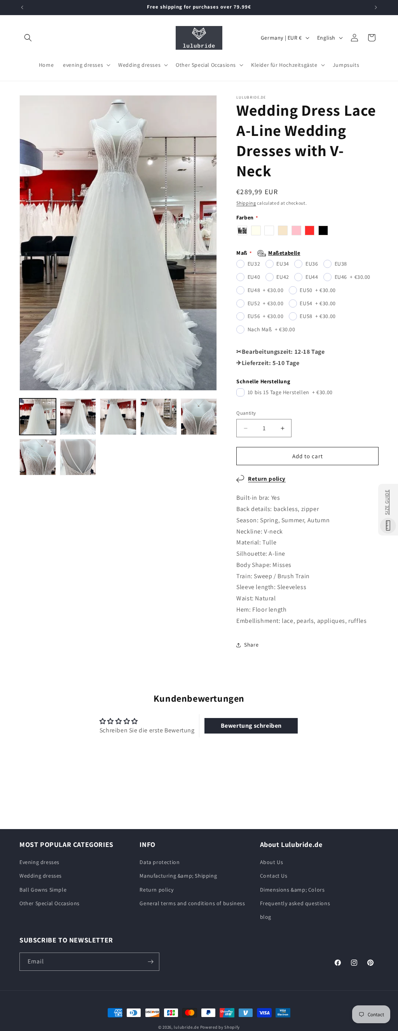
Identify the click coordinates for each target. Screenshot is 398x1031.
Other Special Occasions (49, 903)
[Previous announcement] (22, 7)
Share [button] (251, 644)
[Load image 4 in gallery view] (158, 416)
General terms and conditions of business (192, 903)
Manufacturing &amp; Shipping (178, 875)
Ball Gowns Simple (42, 889)
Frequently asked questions (295, 903)
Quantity (246, 413)
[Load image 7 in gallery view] (78, 457)
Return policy (267, 478)
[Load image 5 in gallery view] (199, 416)
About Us (271, 862)
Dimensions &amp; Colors (292, 889)
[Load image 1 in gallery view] (37, 416)
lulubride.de (186, 1027)
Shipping (246, 203)
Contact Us (274, 875)
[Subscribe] (150, 962)
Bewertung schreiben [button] (251, 726)
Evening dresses (39, 862)
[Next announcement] (375, 7)
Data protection (160, 862)
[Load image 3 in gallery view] (118, 416)
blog (265, 916)
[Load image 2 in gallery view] (78, 416)
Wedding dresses (40, 875)
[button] (28, 37)
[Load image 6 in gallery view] (37, 457)
